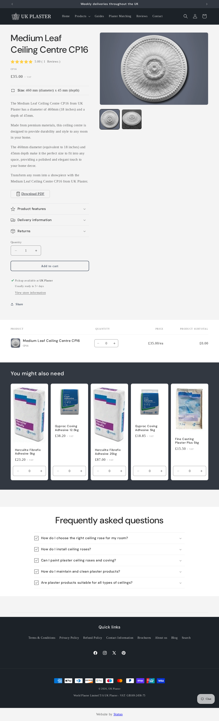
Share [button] (19, 304)
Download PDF (32, 194)
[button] (82, 16)
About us (161, 637)
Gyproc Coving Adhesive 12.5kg (67, 428)
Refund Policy (92, 637)
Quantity (16, 242)
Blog (174, 637)
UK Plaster (114, 688)
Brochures (144, 637)
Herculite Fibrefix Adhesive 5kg (28, 451)
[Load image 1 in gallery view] (110, 119)
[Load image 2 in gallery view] (132, 119)
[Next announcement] (207, 4)
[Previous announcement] (12, 4)
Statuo (118, 714)
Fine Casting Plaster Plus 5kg (187, 440)
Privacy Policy (69, 637)
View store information (30, 292)
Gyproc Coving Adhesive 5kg (146, 428)
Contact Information (119, 637)
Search (186, 637)
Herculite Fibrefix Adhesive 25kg (108, 452)
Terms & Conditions (41, 637)
